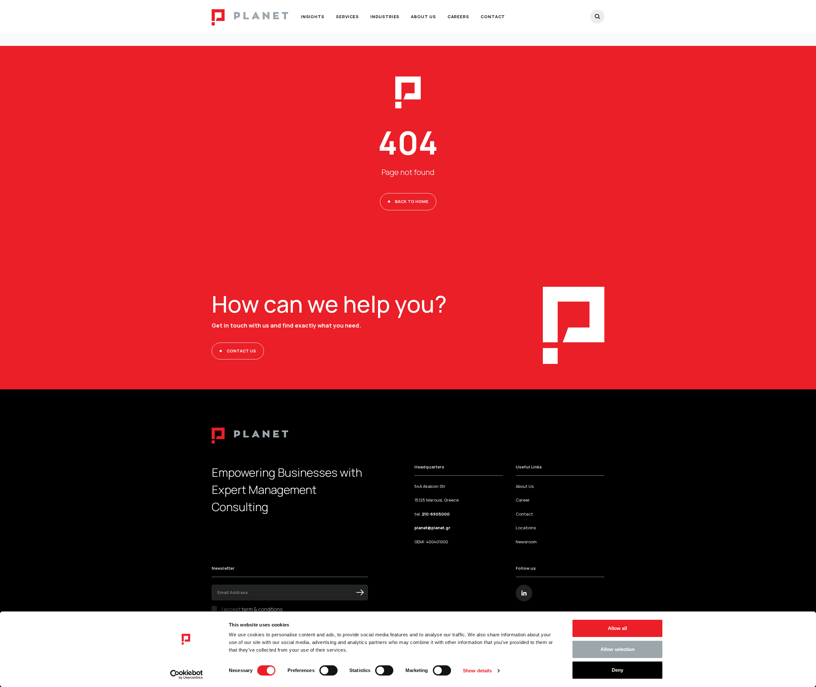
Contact (524, 514)
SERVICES (347, 16)
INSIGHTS (312, 16)
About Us (525, 486)
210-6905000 (436, 514)
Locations (526, 528)
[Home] (250, 16)
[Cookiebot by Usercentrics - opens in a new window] (187, 674)
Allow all (617, 628)
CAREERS (458, 16)
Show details (477, 670)
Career (523, 500)
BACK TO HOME (411, 201)
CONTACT (493, 16)
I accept (252, 609)
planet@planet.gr (432, 528)
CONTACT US (241, 351)
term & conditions (262, 609)
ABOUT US (423, 16)
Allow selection (618, 649)
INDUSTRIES (384, 16)
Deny (617, 670)
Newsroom (526, 542)
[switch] (328, 670)
